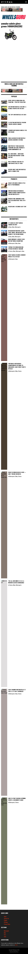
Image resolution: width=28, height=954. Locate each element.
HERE (16, 945)
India (5, 936)
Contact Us (6, 918)
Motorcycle (6, 931)
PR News (6, 922)
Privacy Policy (7, 924)
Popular (5, 920)
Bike (5, 933)
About (5, 916)
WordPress (16, 952)
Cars (5, 935)
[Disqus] (14, 61)
